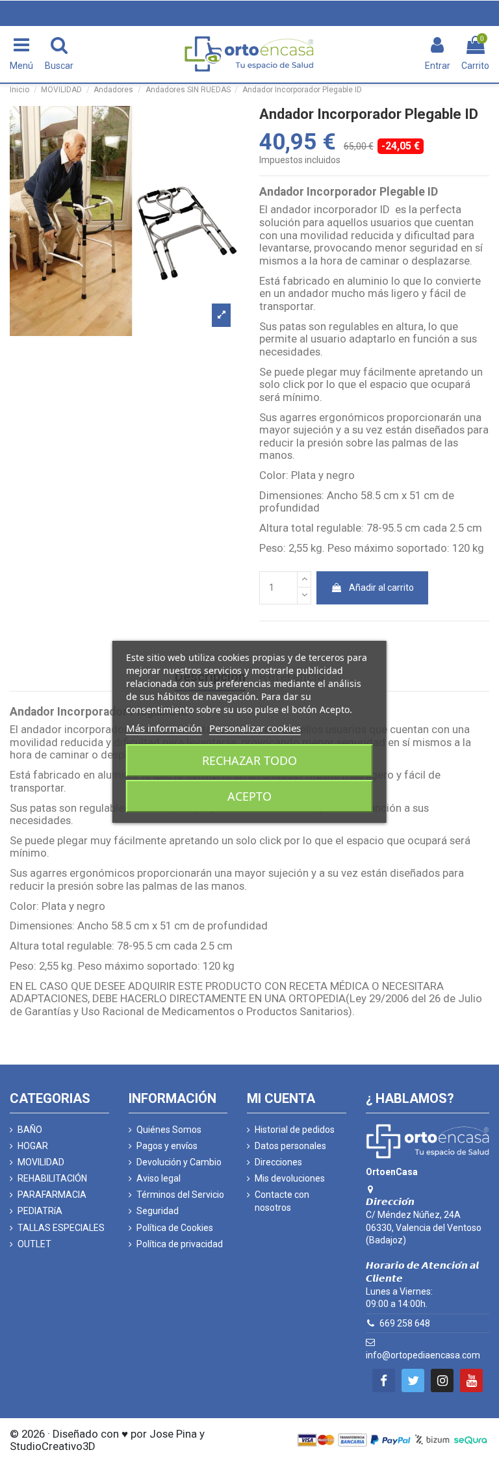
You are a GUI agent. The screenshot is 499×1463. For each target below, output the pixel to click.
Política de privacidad (179, 1244)
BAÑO (30, 1129)
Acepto (249, 796)
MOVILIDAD (41, 1162)
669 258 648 (404, 1323)
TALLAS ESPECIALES (61, 1228)
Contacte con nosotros (282, 1201)
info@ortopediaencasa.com (423, 1355)
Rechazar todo (249, 760)
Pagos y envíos (167, 1146)
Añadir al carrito (381, 587)
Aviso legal (158, 1178)
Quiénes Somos (168, 1129)
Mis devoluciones (290, 1178)
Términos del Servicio (180, 1194)
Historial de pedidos (295, 1129)
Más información (164, 727)
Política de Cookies (174, 1228)
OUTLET (34, 1244)
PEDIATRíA (40, 1211)
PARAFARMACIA (52, 1194)
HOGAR (33, 1146)
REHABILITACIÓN (52, 1178)
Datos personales (290, 1146)
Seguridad (157, 1211)
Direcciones (278, 1162)
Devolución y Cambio (179, 1162)
